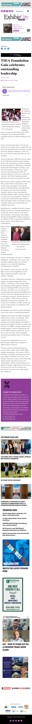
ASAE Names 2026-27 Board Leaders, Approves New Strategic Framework (16, 458)
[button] (28, 11)
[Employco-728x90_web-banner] (16, 430)
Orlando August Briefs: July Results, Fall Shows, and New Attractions (14, 514)
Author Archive (9, 418)
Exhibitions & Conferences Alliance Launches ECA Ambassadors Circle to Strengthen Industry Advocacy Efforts (14, 503)
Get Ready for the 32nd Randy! (11, 480)
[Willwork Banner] (16, 6)
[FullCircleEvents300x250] (15, 677)
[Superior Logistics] (16, 690)
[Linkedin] (10, 11)
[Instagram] (7, 11)
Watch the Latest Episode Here (15, 570)
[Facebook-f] (11, 721)
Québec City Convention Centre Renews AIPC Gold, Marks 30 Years (16, 534)
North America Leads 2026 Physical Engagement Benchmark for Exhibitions (14, 529)
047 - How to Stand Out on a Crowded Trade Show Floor (16, 647)
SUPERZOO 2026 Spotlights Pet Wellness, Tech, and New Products (15, 524)
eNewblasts (19, 11)
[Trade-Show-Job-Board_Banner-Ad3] (16, 56)
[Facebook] (2, 11)
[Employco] (13, 611)
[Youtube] (12, 11)
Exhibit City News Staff (10, 80)
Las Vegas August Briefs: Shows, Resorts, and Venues (15, 519)
